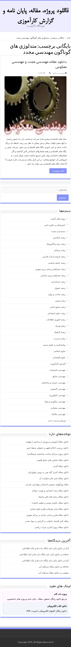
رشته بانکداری (59, 237)
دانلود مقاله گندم (61, 466)
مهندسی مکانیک (58, 414)
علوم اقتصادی (59, 357)
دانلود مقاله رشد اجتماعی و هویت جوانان (50, 490)
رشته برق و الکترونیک (55, 244)
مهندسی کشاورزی (57, 395)
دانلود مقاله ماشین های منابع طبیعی (53, 460)
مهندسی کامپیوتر (57, 389)
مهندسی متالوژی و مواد (54, 401)
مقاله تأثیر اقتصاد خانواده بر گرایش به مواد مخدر (47, 521)
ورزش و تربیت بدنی (56, 420)
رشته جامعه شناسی (56, 263)
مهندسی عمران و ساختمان (53, 382)
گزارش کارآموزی (57, 364)
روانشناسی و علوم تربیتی (54, 345)
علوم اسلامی (59, 351)
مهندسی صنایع (58, 73)
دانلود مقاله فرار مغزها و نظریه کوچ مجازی (49, 509)
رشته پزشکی (59, 250)
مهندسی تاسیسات (57, 370)
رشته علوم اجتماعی (56, 313)
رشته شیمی (60, 300)
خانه (69, 38)
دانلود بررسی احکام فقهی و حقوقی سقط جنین (47, 448)
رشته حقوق (60, 288)
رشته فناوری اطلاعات (55, 319)
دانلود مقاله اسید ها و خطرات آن (54, 478)
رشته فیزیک (60, 326)
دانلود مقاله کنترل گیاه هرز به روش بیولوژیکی (48, 472)
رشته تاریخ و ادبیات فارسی (53, 256)
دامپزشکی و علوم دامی (54, 225)
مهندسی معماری (58, 408)
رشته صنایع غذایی (57, 307)
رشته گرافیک (59, 332)
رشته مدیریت (59, 338)
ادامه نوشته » (58, 170)
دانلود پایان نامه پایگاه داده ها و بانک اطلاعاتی (42, 548)
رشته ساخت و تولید (56, 294)
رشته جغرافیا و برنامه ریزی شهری (50, 269)
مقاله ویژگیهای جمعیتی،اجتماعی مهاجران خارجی (47, 484)
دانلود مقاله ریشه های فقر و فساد (53, 496)
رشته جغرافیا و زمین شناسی (52, 275)
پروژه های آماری (58, 219)
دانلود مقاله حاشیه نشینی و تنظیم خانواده (50, 503)
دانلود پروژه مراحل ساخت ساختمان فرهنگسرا (48, 454)
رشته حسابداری (58, 282)
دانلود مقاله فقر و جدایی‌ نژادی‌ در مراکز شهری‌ (47, 515)
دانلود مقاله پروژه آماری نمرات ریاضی (52, 527)
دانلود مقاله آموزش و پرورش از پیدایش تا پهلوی (47, 442)
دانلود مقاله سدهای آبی (49, 566)
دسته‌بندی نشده (58, 231)
